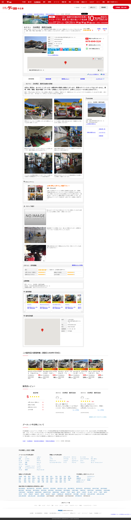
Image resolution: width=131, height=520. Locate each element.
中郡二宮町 (83, 494)
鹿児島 (69, 478)
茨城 (25, 482)
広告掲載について (97, 513)
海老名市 (37, 494)
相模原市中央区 (47, 492)
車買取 (49, 2)
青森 (20, 478)
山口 (56, 480)
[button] (82, 303)
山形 (25, 478)
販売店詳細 (31, 79)
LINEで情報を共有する (94, 48)
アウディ (39, 460)
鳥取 (51, 480)
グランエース (66, 457)
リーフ (65, 462)
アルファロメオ (40, 469)
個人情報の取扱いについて (55, 513)
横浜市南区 (53, 488)
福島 (25, 480)
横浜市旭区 (21, 490)
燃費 (78, 476)
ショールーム (102, 132)
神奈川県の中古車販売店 (39, 14)
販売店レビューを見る (77, 265)
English (77, 7)
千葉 (29, 482)
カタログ (92, 2)
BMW (26, 469)
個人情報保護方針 (38, 513)
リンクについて (65, 513)
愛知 (43, 480)
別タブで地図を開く (98, 58)
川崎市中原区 (90, 490)
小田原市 (84, 492)
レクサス (27, 458)
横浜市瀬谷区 (36, 490)
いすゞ (26, 457)
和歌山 (51, 478)
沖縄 (69, 480)
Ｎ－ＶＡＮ (83, 457)
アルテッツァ (53, 460)
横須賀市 (63, 492)
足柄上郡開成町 (41, 496)
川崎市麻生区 (30, 492)
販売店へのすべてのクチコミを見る (97, 417)
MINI (26, 464)
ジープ (38, 464)
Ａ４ (92, 457)
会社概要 (31, 513)
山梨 (39, 480)
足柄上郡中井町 (91, 494)
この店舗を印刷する (91, 123)
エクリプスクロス (84, 458)
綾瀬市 (53, 494)
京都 (47, 478)
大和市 (25, 494)
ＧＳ (51, 457)
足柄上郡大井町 (100, 494)
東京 (33, 476)
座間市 (42, 494)
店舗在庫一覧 (102, 129)
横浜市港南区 (104, 488)
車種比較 (79, 478)
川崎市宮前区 (22, 492)
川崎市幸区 (82, 490)
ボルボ (38, 458)
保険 (103, 2)
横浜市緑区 (28, 490)
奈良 (51, 476)
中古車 (24, 14)
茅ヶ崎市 (90, 492)
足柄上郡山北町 (31, 496)
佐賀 (65, 476)
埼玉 (29, 480)
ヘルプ (84, 7)
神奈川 (34, 478)
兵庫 (47, 482)
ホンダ (20, 460)
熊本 (65, 480)
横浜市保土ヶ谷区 (62, 488)
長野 (39, 482)
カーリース (56, 2)
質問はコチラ (73, 513)
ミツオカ (27, 460)
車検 (70, 2)
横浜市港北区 (87, 488)
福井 (39, 478)
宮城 (20, 482)
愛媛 (61, 478)
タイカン (93, 460)
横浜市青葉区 (58, 490)
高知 (61, 480)
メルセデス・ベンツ (30, 466)
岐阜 (43, 476)
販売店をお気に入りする (95, 45)
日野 (26, 462)
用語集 (88, 480)
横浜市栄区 (44, 490)
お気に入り (92, 7)
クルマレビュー (91, 476)
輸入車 (29, 2)
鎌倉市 (73, 492)
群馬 (29, 478)
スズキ (20, 462)
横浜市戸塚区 (96, 488)
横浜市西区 (39, 488)
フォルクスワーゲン (30, 468)
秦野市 (105, 492)
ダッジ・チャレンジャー (97, 462)
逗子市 (95, 492)
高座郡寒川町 (68, 494)
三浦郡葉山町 (60, 494)
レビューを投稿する (94, 74)
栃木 (29, 476)
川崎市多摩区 (107, 490)
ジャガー (39, 466)
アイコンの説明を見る (53, 55)
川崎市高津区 (98, 490)
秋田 (25, 476)
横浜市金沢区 (79, 488)
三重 (43, 482)
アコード (74, 462)
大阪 (47, 480)
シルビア (65, 460)
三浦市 (100, 492)
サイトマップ (84, 513)
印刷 (103, 74)
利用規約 (46, 513)
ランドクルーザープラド (55, 462)
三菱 (20, 468)
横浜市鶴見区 (22, 488)
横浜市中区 (46, 488)
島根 (51, 482)
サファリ (74, 457)
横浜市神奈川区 (30, 488)
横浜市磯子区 (71, 488)
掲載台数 (105, 28)
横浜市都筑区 (67, 490)
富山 (33, 482)
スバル (20, 466)
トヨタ (20, 457)
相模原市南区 (56, 492)
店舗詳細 (101, 135)
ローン (98, 2)
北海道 (20, 476)
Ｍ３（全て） (94, 458)
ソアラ (51, 458)
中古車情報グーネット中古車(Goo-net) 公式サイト (121, 514)
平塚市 (68, 492)
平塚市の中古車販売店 (50, 14)
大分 (65, 482)
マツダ (20, 469)
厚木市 (20, 494)
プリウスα (65, 458)
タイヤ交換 (76, 2)
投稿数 (99, 28)
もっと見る (76, 410)
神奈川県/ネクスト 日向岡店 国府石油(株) (32, 308)
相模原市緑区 (38, 492)
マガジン (89, 478)
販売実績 (82, 79)
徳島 (56, 482)
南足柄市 (48, 494)
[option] (65, 20)
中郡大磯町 (76, 494)
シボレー (39, 457)
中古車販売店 (29, 14)
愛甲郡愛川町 (78, 496)
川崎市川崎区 (75, 490)
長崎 (65, 478)
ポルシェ (39, 462)
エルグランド (75, 460)
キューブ (74, 458)
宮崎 (69, 476)
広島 (56, 478)
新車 (44, 2)
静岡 (43, 478)
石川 (39, 476)
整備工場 (64, 2)
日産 (20, 458)
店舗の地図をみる (91, 132)
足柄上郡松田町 (22, 496)
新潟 (33, 480)
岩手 (20, 480)
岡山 (56, 476)
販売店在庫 (48, 79)
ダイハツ (21, 464)
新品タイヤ (84, 2)
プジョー (39, 468)
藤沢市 (78, 492)
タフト (82, 460)
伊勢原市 (31, 494)
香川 (61, 476)
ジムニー (82, 462)
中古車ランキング (81, 480)
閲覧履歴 (103, 7)
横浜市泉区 (51, 490)
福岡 (61, 482)
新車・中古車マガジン (112, 2)
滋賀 (47, 476)
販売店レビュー (65, 79)
